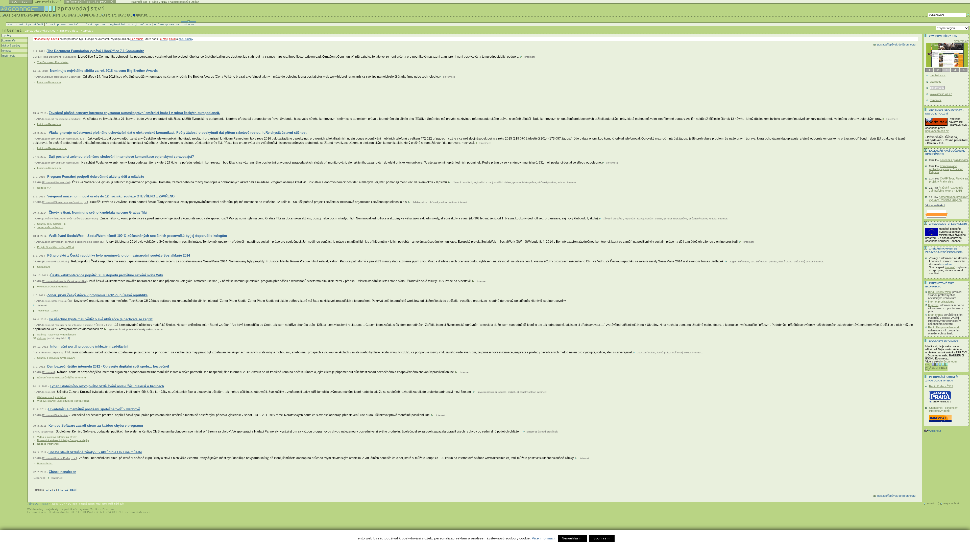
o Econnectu (949, 361)
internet (529, 56)
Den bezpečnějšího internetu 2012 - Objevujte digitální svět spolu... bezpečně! (108, 366)
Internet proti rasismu (941, 301)
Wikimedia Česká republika (52, 286)
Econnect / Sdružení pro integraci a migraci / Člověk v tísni (77, 325)
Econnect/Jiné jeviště (55, 415)
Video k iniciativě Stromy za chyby (57, 437)
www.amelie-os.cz (941, 94)
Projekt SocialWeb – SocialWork (55, 247)
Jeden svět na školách (50, 227)
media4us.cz (937, 75)
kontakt (931, 503)
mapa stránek (951, 503)
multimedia (8, 55)
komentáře (8, 40)
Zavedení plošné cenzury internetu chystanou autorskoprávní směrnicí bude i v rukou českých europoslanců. (134, 113)
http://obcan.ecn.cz (937, 130)
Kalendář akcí (139, 1)
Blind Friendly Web (939, 291)
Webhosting (35, 509)
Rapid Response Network (944, 327)
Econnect (48, 372)
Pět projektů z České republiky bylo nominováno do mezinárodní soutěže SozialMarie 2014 (118, 255)
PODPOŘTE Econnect (943, 341)
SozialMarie (44, 266)
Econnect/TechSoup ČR (57, 301)
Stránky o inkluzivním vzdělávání (56, 357)
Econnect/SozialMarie (55, 261)
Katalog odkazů (178, 1)
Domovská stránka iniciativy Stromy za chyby (63, 440)
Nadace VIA (44, 187)
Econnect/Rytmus (51, 352)
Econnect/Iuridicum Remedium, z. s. (64, 138)
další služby (186, 38)
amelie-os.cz (960, 40)
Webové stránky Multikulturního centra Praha (63, 400)
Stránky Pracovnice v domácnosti (56, 334)
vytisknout (934, 430)
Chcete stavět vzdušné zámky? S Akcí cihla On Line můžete (95, 452)
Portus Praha (45, 463)
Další (73, 489)
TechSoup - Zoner (47, 310)
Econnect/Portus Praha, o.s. (59, 458)
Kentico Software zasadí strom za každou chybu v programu (95, 425)
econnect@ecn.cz (138, 512)
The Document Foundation (59, 56)
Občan (195, 1)
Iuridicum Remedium (49, 82)
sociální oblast (502, 182)
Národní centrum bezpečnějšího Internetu (61, 377)
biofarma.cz (937, 87)
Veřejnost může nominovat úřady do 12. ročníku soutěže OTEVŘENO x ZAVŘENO (111, 196)
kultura (562, 182)
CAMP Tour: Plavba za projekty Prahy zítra (948, 180)
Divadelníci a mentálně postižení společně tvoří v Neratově (94, 409)
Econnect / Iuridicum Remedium (61, 119)
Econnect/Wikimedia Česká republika (64, 281)
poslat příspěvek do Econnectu (896, 44)
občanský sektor (547, 182)
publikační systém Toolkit (82, 509)
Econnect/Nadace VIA (56, 182)
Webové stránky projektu (51, 397)
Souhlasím (602, 538)
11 (66, 489)
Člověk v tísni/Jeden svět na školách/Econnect (70, 218)
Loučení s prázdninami (954, 160)
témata (6, 50)
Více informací (543, 538)
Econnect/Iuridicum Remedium (60, 162)
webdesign (53, 509)
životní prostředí (462, 182)
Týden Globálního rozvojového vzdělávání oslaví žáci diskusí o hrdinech (107, 386)
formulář (950, 267)
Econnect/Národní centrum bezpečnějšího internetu (73, 241)
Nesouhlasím (572, 538)
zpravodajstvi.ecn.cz (40, 30)
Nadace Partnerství (48, 443)
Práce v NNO (159, 1)
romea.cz (935, 100)
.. (62, 489)
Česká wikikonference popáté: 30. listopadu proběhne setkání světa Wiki (106, 275)
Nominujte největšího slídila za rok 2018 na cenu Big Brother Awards (104, 71)
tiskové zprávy (11, 45)
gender (517, 182)
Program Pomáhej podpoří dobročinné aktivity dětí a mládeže (95, 176)
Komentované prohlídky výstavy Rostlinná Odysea (946, 169)
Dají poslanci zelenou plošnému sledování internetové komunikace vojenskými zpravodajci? (121, 156)
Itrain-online (935, 314)
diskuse (41, 338)
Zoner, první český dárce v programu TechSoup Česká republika (97, 295)
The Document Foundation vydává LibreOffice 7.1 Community (95, 51)
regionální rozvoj (483, 182)
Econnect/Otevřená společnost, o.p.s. (65, 202)
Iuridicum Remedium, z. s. (52, 148)
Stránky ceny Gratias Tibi (51, 223)
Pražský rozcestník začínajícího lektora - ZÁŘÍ (946, 189)
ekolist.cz (935, 81)
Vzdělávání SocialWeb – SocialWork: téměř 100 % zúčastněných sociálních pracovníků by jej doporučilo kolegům (138, 236)
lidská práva (529, 182)
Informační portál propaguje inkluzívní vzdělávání (89, 346)
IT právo (933, 305)
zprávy (6, 35)
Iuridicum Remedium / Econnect (61, 76)
